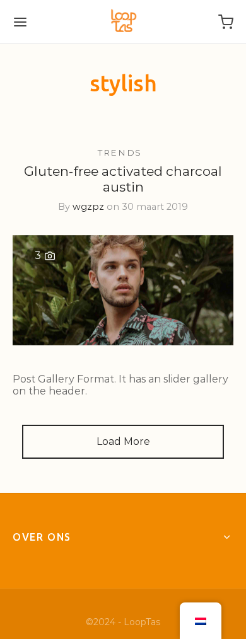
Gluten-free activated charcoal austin (123, 179)
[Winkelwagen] (225, 22)
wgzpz (88, 207)
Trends (120, 152)
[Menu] (20, 22)
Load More (123, 441)
